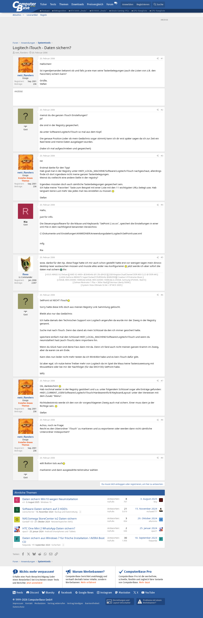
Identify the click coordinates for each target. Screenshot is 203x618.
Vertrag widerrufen (56, 603)
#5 (162, 257)
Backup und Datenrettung (66, 511)
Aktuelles (17, 15)
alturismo (153, 521)
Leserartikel (32, 15)
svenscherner (28, 511)
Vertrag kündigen (75, 603)
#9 (162, 457)
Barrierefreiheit (92, 603)
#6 (162, 295)
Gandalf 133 (27, 521)
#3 (162, 155)
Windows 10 (46, 502)
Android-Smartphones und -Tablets (60, 531)
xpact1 (25, 531)
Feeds (19, 592)
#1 (162, 58)
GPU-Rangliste (140, 11)
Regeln (43, 15)
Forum (109, 4)
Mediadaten (40, 603)
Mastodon (124, 592)
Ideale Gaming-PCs (120, 11)
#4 (162, 204)
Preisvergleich (95, 4)
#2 (162, 109)
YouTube (150, 592)
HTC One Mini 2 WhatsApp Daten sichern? (48, 528)
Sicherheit (56, 545)
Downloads (77, 4)
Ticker (43, 4)
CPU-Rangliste (158, 11)
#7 (162, 380)
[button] (23, 15)
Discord (34, 592)
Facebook (66, 592)
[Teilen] (158, 58)
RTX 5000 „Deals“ (78, 11)
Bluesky (50, 592)
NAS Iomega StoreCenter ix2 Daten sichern (49, 518)
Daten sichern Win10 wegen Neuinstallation (50, 499)
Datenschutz (18, 607)
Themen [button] (63, 4)
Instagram (106, 592)
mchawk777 (152, 511)
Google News (86, 592)
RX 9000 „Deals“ (99, 11)
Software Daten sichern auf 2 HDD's (44, 509)
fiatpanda (26, 545)
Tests (53, 4)
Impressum (18, 603)
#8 (162, 419)
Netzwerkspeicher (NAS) (62, 521)
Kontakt (29, 603)
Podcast (45, 11)
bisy (155, 501)
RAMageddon (60, 11)
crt (23, 502)
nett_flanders (21, 52)
